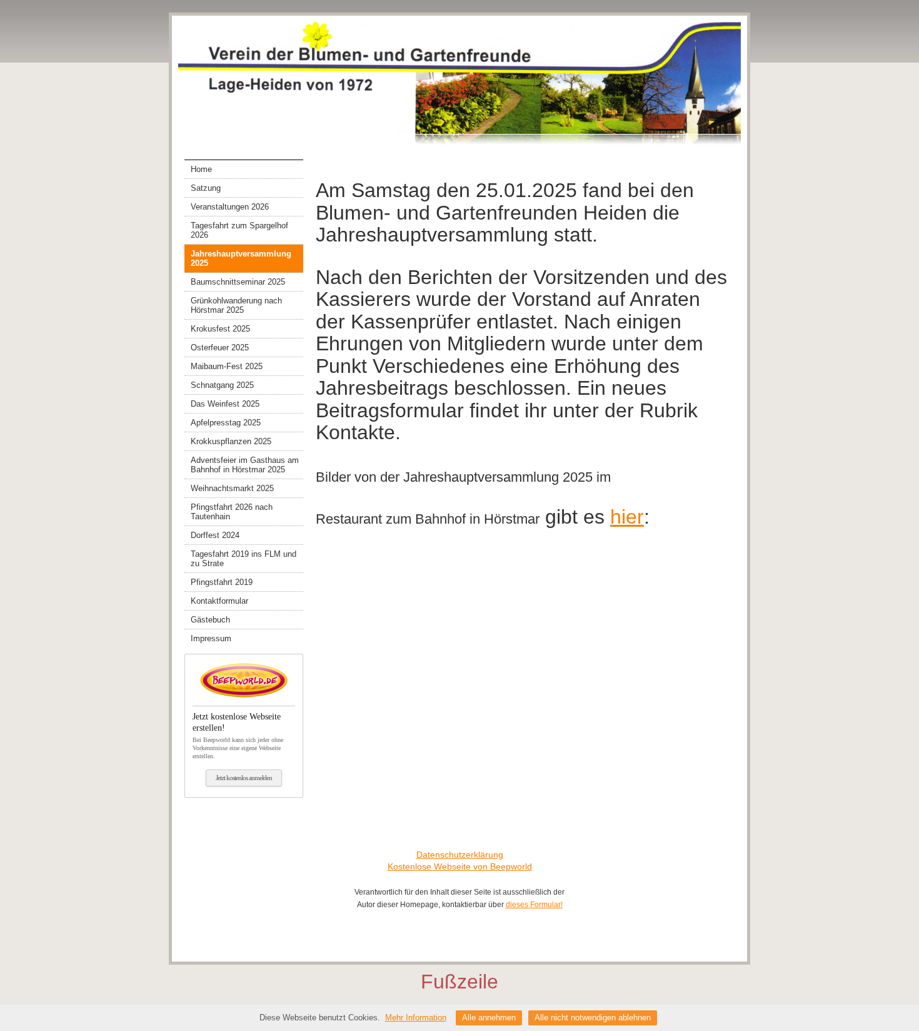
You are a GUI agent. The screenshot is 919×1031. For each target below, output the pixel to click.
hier (627, 516)
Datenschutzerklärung (459, 855)
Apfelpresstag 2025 (226, 422)
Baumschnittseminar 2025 (238, 282)
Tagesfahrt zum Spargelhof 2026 (239, 230)
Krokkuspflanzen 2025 (231, 441)
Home (201, 169)
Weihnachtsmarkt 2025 (232, 488)
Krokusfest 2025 (220, 328)
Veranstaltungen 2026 (230, 206)
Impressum (211, 638)
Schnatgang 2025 (222, 385)
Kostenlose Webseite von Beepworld (460, 866)
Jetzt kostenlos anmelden (244, 777)
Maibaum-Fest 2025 (227, 366)
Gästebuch (210, 619)
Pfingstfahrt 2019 (222, 582)
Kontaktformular (219, 601)
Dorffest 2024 (215, 535)
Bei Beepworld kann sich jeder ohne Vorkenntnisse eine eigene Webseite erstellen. (238, 735)
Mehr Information (415, 1017)
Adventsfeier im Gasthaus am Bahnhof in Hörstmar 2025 (245, 464)
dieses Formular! (534, 904)
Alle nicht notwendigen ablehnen (593, 1017)
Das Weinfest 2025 (225, 404)
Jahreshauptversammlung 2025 (241, 258)
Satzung (206, 188)
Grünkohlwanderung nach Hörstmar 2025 (236, 305)
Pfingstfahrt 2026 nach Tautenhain (232, 511)
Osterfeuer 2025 (220, 347)
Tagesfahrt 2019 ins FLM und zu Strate (243, 558)
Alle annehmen (489, 1017)
